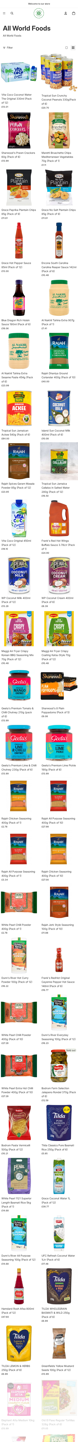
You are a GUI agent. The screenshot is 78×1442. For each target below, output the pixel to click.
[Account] (66, 13)
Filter (10, 47)
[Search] (12, 13)
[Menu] (4, 13)
